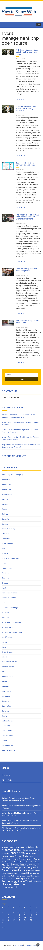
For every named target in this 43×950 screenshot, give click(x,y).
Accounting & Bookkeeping (12, 475)
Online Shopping (8, 652)
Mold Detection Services (11, 622)
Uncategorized (7, 745)
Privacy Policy (7, 780)
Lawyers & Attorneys (10, 608)
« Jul (3, 927)
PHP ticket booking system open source (27, 322)
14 (25, 915)
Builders (5, 499)
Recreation (6, 696)
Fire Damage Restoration (11, 558)
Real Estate (6, 691)
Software (5, 711)
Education (5, 534)
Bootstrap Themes (31, 945)
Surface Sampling (8, 721)
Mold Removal (7, 627)
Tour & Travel (7, 731)
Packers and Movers (9, 662)
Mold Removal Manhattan (12, 632)
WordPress (18, 945)
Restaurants (6, 701)
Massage (5, 617)
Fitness (4, 563)
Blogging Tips (7, 494)
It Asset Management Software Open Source (25, 164)
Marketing (5, 612)
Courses (5, 524)
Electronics (6, 539)
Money (4, 642)
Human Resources (9, 598)
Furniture (5, 573)
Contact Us (6, 775)
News (4, 647)
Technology (6, 726)
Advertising (6, 480)
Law (3, 603)
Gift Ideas (5, 578)
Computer (6, 519)
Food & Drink (7, 568)
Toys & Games (7, 736)
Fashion (4, 548)
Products (5, 686)
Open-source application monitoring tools (26, 270)
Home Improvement (9, 593)
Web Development (9, 750)
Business (5, 504)
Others (4, 657)
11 (8, 915)
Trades (4, 740)
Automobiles (7, 484)
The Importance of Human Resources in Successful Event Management (27, 217)
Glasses (5, 583)
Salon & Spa (6, 706)
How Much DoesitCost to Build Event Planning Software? (26, 108)
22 (31, 917)
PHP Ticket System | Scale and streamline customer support (27, 52)
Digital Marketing (8, 529)
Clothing (5, 514)
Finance (5, 553)
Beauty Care (6, 489)
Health (4, 588)
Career (4, 509)
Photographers (7, 676)
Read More (21, 99)
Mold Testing (7, 637)
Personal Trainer (8, 667)
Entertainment (7, 544)
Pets (3, 672)
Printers (5, 681)
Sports (4, 716)
